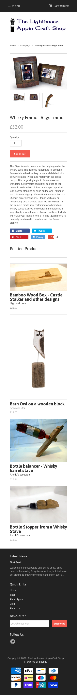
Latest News (18, 556)
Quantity (14, 137)
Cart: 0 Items (61, 5)
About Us (15, 608)
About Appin (16, 599)
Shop (13, 594)
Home (13, 590)
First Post (15, 562)
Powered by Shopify (36, 661)
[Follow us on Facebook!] (13, 642)
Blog (12, 604)
